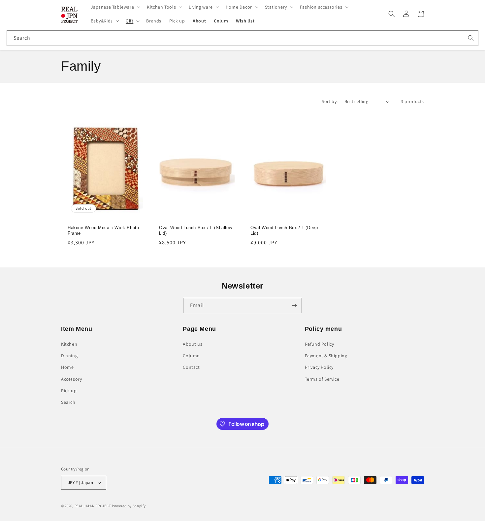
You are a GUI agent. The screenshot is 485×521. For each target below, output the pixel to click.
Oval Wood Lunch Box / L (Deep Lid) (284, 231)
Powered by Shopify (129, 506)
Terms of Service (322, 379)
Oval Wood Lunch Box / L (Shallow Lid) (195, 231)
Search (68, 402)
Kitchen (69, 344)
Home (67, 367)
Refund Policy (319, 344)
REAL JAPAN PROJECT (93, 506)
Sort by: (330, 101)
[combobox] (242, 38)
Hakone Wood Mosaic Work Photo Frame (103, 231)
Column (191, 356)
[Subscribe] (294, 305)
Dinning (69, 356)
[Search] (471, 38)
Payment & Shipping (326, 356)
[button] (115, 7)
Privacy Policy (319, 367)
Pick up (69, 391)
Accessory (71, 379)
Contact (191, 367)
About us (192, 344)
